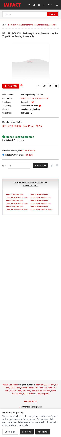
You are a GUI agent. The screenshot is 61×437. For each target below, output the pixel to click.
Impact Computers (10, 385)
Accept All (43, 432)
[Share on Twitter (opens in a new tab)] (50, 86)
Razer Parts (28, 394)
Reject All (26, 432)
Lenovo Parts (36, 391)
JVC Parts (26, 391)
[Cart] (49, 4)
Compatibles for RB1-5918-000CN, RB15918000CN (30, 184)
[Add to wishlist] (57, 165)
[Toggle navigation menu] (57, 4)
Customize (10, 432)
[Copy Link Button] (44, 86)
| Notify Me (11, 86)
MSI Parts (46, 391)
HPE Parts (48, 388)
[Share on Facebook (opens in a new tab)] (38, 86)
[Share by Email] (56, 86)
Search (52, 14)
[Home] (13, 5)
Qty (4, 165)
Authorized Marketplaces (31, 407)
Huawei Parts (15, 391)
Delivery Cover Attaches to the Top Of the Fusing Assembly (32, 25)
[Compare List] (44, 4)
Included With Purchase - (18, 155)
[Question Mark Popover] (21, 85)
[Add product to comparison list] (52, 165)
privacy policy (23, 425)
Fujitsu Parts (15, 388)
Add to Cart (41, 165)
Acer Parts (40, 385)
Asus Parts (49, 385)
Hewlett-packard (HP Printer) (32, 95)
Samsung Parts (43, 394)
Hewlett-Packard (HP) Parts (32, 388)
